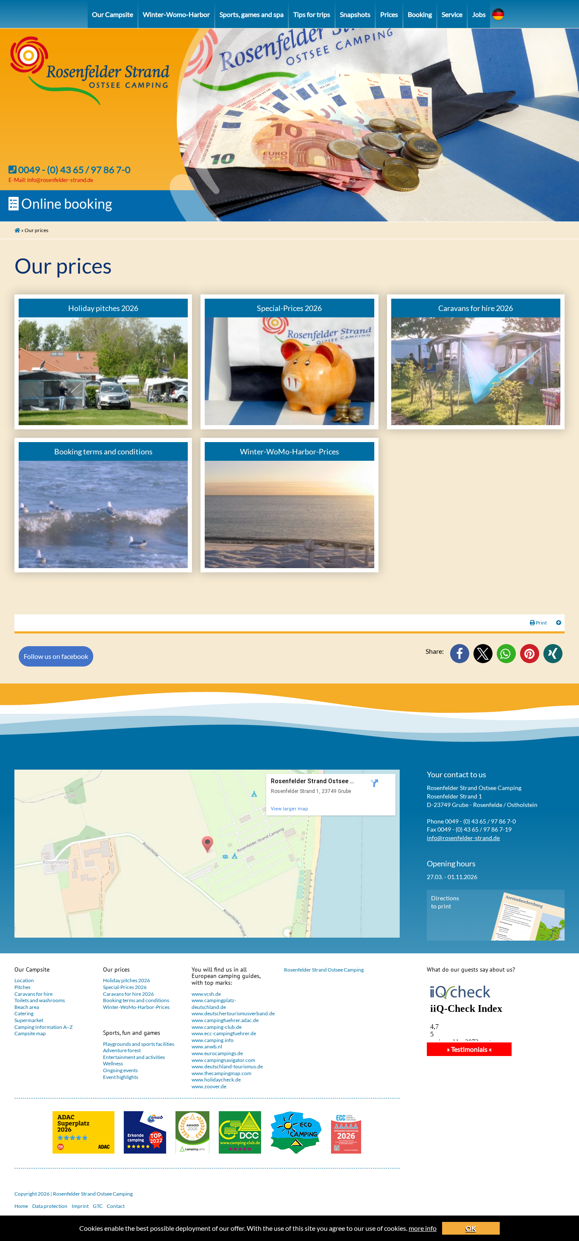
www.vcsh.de (206, 994)
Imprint (80, 1206)
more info (423, 1228)
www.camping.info (213, 1040)
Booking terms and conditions (136, 1000)
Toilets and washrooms (39, 1000)
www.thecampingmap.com (221, 1073)
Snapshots (355, 14)
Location (24, 980)
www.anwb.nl (207, 1046)
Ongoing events (120, 1070)
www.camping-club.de (217, 1027)
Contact (116, 1206)
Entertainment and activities (134, 1057)
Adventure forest (122, 1050)
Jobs (479, 14)
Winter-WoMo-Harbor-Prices (136, 1007)
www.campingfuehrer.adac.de (225, 1020)
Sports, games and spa (252, 14)
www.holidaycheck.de (216, 1079)
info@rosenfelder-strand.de (60, 179)
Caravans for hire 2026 (128, 994)
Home (21, 1206)
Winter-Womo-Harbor (176, 14)
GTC (98, 1206)
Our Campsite (112, 14)
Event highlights (120, 1077)
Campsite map (30, 1033)
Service (452, 14)
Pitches (22, 987)
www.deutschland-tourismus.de (227, 1066)
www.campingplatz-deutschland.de (214, 1003)
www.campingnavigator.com (223, 1060)
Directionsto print (445, 902)
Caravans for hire (33, 994)
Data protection (49, 1206)
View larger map (289, 809)
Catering (23, 1013)
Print (541, 622)
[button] (459, 653)
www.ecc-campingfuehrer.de (224, 1033)
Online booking (65, 203)
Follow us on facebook (56, 656)
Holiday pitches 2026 (126, 980)
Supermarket (28, 1020)
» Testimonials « (469, 1049)
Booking (420, 14)
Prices (389, 14)
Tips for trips (311, 14)
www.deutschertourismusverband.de (230, 1013)
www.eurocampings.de (217, 1053)
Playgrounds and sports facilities (138, 1044)
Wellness (113, 1063)
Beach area (26, 1007)
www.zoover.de (209, 1086)
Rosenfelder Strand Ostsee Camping (324, 969)
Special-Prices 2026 (125, 987)
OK (471, 1228)
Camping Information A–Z (43, 1027)
